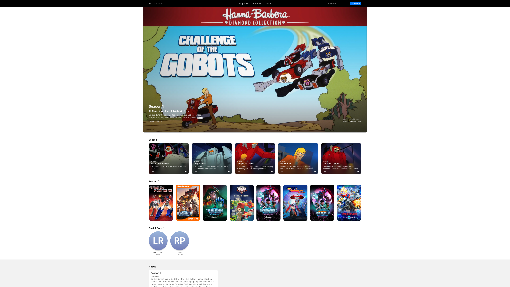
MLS (268, 3)
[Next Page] (364, 158)
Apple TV (244, 3)
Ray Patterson (355, 122)
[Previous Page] (146, 158)
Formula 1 (257, 3)
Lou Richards (355, 119)
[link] (154, 181)
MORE (200, 118)
